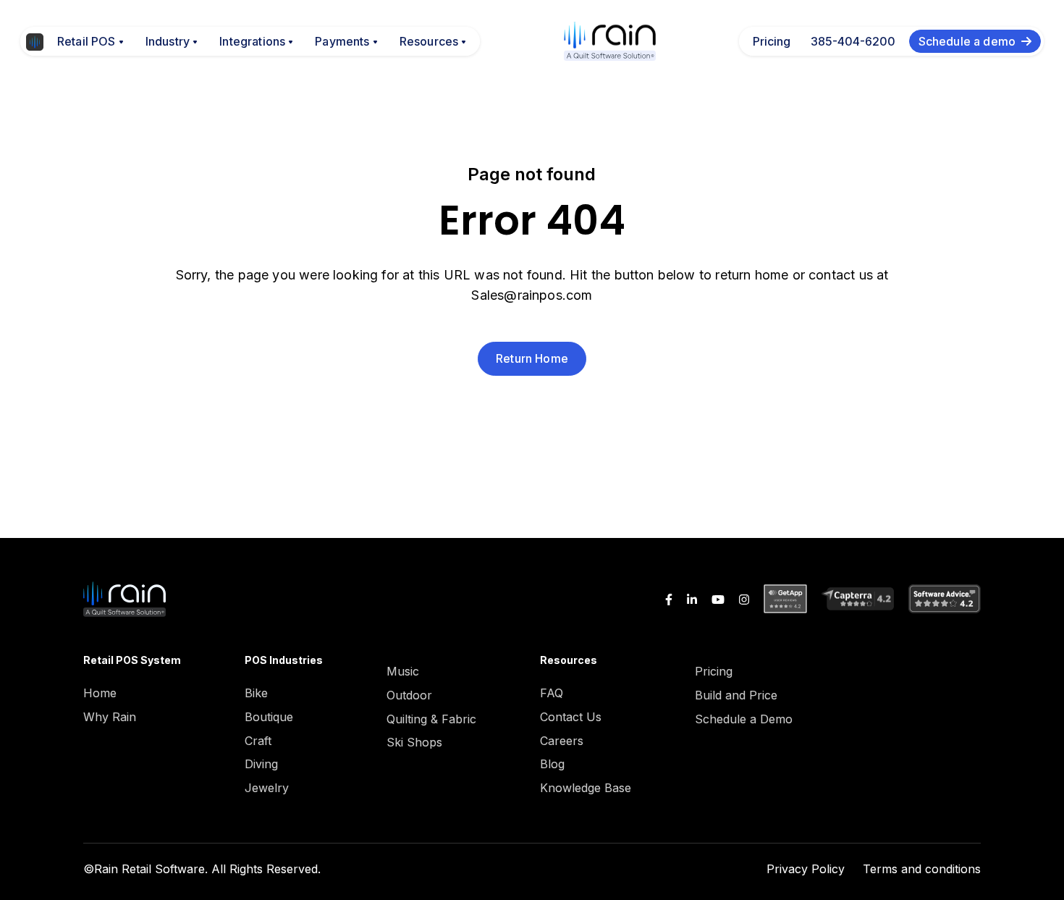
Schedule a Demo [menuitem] (744, 719)
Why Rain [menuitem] (109, 717)
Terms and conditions (922, 869)
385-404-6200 (853, 41)
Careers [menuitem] (561, 740)
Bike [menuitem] (256, 693)
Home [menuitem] (100, 693)
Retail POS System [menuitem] (132, 660)
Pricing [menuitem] (713, 671)
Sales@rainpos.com (531, 295)
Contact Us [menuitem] (570, 717)
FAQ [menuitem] (551, 693)
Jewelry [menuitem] (267, 788)
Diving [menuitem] (261, 764)
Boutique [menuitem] (269, 717)
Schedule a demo (967, 41)
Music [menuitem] (403, 671)
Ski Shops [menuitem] (414, 742)
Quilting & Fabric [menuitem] (431, 719)
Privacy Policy (806, 869)
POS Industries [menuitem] (284, 660)
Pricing (771, 41)
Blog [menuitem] (552, 764)
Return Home (532, 358)
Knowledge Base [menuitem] (585, 788)
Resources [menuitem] (568, 660)
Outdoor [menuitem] (409, 695)
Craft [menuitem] (258, 740)
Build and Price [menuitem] (736, 695)
